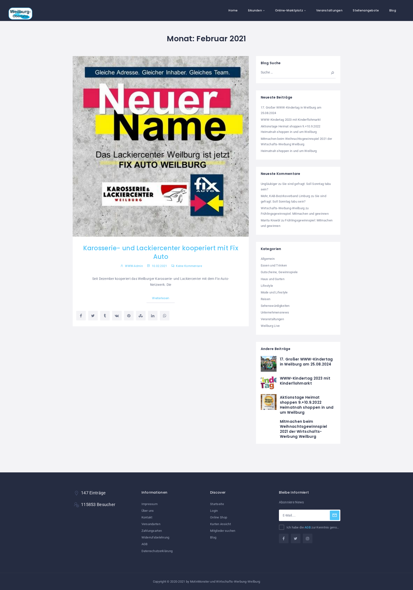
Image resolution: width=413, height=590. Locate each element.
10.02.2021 (159, 266)
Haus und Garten (272, 279)
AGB (144, 544)
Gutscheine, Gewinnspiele (279, 272)
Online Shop (218, 517)
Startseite (217, 504)
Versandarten (150, 524)
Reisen (266, 299)
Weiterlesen (160, 298)
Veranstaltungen (329, 10)
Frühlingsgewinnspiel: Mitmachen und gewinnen (295, 213)
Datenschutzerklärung (157, 551)
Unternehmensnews (275, 312)
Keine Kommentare (188, 266)
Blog (392, 10)
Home (233, 10)
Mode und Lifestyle (274, 292)
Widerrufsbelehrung (155, 537)
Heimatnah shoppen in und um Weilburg (289, 151)
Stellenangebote (366, 10)
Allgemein (268, 259)
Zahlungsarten (151, 531)
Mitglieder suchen (222, 531)
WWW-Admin (134, 266)
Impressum (149, 504)
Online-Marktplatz (289, 10)
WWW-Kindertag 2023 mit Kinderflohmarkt (291, 119)
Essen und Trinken (274, 265)
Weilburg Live (270, 326)
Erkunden (255, 10)
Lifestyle (267, 285)
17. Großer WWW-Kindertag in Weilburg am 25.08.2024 (306, 362)
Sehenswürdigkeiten (275, 306)
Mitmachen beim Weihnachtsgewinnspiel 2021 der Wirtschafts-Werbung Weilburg (303, 429)
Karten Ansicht (220, 524)
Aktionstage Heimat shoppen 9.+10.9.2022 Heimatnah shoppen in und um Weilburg (307, 405)
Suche (330, 72)
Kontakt (146, 517)
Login (214, 510)
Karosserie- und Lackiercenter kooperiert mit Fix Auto (160, 252)
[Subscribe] (334, 515)
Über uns (147, 510)
